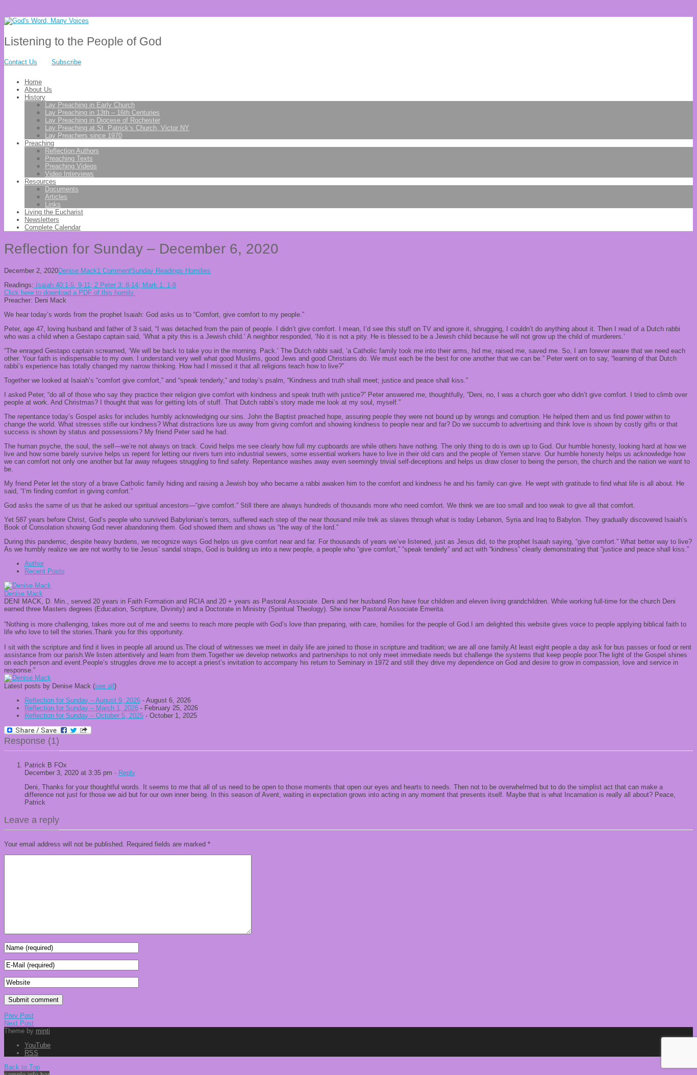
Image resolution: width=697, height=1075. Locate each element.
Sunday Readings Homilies (171, 270)
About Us (38, 89)
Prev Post (19, 1015)
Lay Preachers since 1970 (83, 135)
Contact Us (20, 62)
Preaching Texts (69, 158)
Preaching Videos (71, 166)
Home (33, 82)
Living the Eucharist (53, 212)
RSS (31, 1053)
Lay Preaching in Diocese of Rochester (102, 120)
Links (53, 204)
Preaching (39, 143)
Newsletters (41, 219)
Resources (40, 181)
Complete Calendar (52, 227)
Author (34, 563)
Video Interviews (69, 174)
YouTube (37, 1045)
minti (43, 1031)
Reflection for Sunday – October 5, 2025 (83, 715)
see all (104, 686)
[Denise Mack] (27, 585)
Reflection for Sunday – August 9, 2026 (82, 700)
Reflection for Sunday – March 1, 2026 (81, 708)
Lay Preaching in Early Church (90, 105)
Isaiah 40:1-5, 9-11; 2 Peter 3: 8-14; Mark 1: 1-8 (105, 285)
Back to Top (22, 1067)
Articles (56, 197)
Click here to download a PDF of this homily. (69, 292)
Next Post (19, 1023)
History (34, 97)
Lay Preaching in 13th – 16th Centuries (102, 112)
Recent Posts (44, 571)
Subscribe (66, 62)
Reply (126, 773)
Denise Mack (77, 270)
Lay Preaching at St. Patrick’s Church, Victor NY (117, 128)
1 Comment (114, 270)
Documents (62, 189)
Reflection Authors (72, 151)
